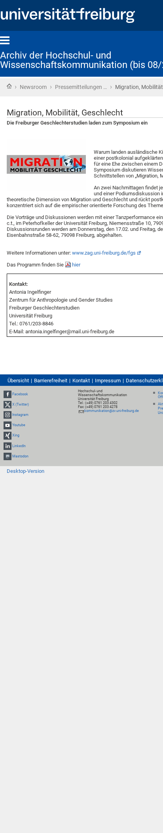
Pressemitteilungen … (81, 87)
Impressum (108, 380)
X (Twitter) (20, 404)
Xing (15, 436)
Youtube (18, 425)
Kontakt (81, 380)
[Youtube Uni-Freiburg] (7, 425)
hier (76, 265)
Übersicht (18, 380)
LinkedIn (19, 446)
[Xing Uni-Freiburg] (7, 436)
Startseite (9, 86)
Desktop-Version (25, 471)
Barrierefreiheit (50, 380)
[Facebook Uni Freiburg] (7, 394)
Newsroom (33, 87)
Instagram (20, 415)
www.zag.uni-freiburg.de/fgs (104, 253)
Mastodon (20, 456)
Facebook (20, 394)
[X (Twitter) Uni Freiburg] (7, 404)
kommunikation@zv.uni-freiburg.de (111, 411)
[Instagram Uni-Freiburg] (7, 415)
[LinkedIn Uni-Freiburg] (7, 446)
